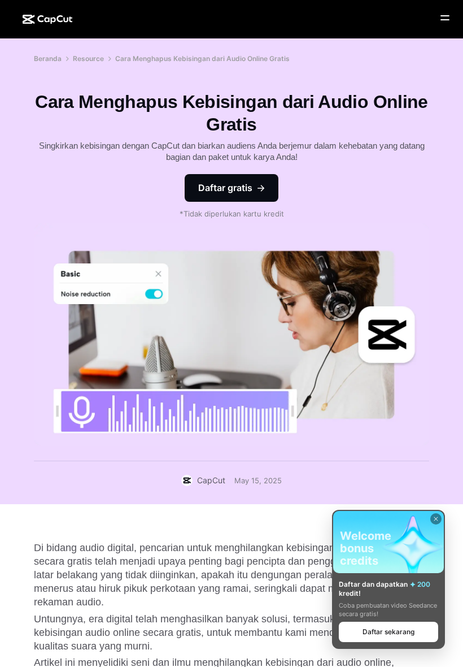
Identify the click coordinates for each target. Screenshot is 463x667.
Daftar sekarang (388, 631)
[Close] (436, 519)
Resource (88, 58)
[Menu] (445, 18)
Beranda (48, 58)
